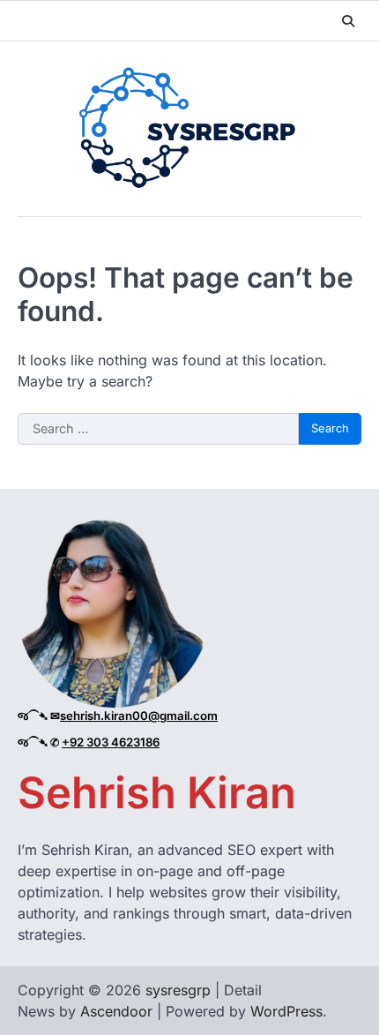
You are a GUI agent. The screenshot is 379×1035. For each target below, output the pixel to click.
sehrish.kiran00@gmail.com (139, 716)
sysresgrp (178, 990)
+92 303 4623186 (111, 742)
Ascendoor (116, 1011)
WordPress (286, 1011)
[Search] (348, 21)
